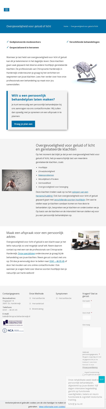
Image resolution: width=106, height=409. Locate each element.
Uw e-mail (87, 313)
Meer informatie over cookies (52, 406)
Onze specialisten (26, 253)
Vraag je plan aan (23, 124)
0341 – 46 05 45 (57, 261)
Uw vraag (86, 325)
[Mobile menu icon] (6, 9)
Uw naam (87, 301)
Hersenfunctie (38, 298)
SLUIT (102, 379)
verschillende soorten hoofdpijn (69, 199)
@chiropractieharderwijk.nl (18, 316)
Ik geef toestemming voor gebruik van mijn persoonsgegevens (92, 374)
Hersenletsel (38, 303)
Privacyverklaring (90, 367)
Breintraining (37, 308)
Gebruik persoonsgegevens (91, 353)
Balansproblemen (46, 175)
